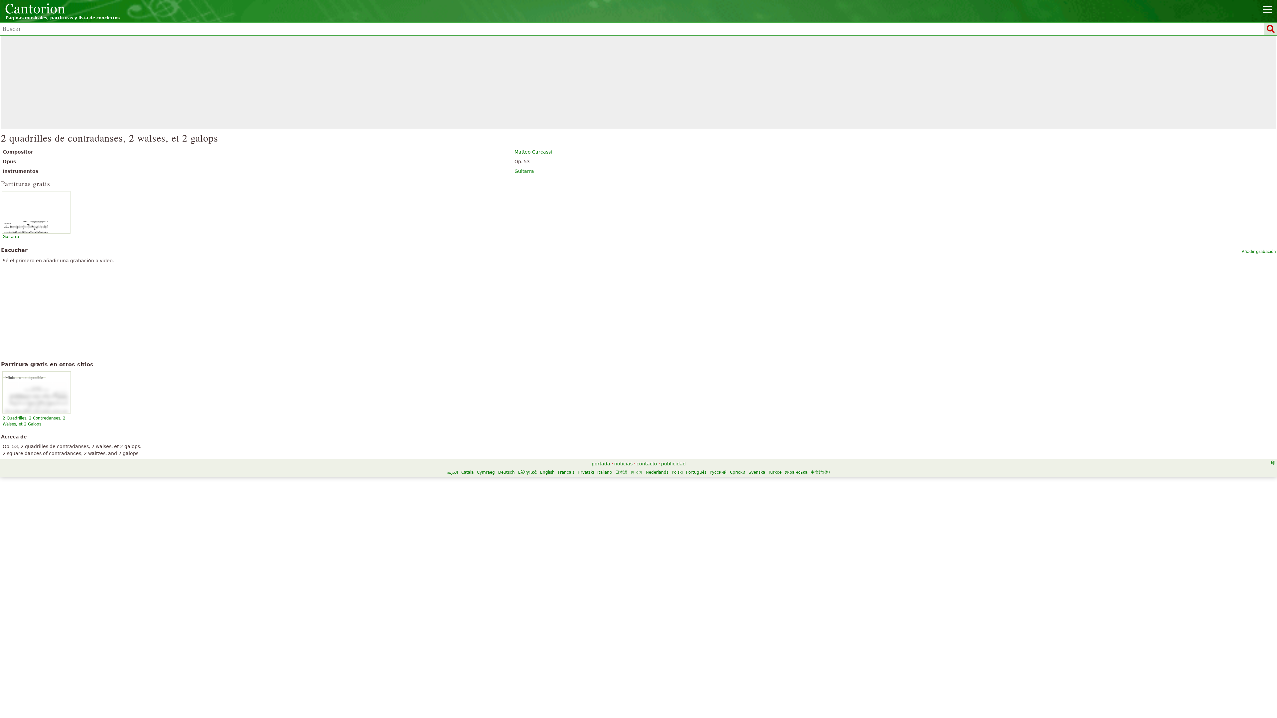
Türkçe (775, 472)
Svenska (757, 472)
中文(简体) (820, 472)
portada (601, 463)
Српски (737, 472)
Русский (718, 472)
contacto (647, 463)
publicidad (673, 463)
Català (467, 472)
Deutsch (506, 472)
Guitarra (524, 171)
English (547, 472)
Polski (677, 472)
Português (696, 472)
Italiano (604, 472)
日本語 (621, 472)
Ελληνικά (527, 472)
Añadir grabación (1259, 251)
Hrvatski (586, 472)
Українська (796, 472)
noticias (623, 463)
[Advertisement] (639, 82)
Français (566, 472)
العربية (452, 472)
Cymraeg (486, 472)
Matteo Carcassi (533, 152)
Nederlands (657, 472)
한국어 (636, 472)
